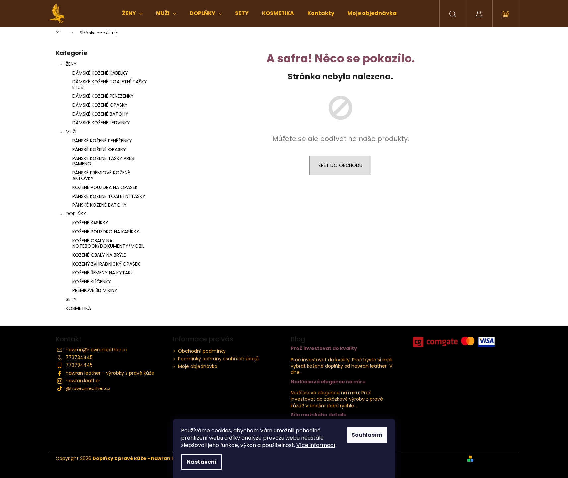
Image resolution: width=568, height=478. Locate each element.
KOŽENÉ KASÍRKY (90, 222)
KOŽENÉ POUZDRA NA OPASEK (105, 187)
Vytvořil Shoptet (494, 458)
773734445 (79, 357)
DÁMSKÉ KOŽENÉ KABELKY (100, 73)
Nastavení (202, 462)
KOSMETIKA (78, 308)
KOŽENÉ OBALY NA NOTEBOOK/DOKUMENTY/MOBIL (108, 243)
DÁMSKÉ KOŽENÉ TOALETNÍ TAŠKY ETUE (109, 84)
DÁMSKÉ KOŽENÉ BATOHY (100, 114)
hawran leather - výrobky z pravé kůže (110, 373)
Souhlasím (367, 435)
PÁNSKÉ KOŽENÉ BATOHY (99, 205)
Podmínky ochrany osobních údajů (218, 358)
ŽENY (71, 64)
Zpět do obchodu (340, 165)
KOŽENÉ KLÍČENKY (91, 281)
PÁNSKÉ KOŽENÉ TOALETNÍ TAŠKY (108, 196)
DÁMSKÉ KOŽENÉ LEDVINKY (101, 122)
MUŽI (71, 131)
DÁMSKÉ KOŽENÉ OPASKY (100, 105)
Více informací (315, 445)
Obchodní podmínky (202, 351)
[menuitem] (132, 13)
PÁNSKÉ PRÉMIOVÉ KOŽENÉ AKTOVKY (101, 175)
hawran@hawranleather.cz (97, 349)
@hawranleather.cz (88, 388)
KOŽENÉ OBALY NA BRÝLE (99, 255)
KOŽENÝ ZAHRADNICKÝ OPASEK (106, 264)
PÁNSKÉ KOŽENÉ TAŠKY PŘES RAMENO (103, 161)
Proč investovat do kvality (324, 348)
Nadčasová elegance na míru (328, 381)
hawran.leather (83, 380)
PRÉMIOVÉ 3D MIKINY (94, 290)
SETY (71, 299)
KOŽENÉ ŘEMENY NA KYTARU (103, 272)
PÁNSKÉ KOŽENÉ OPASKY (99, 149)
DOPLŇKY (76, 213)
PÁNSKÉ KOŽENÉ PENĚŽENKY (102, 140)
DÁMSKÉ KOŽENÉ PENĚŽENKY (103, 96)
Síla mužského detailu (319, 414)
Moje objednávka (197, 366)
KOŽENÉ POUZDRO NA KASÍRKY (105, 231)
